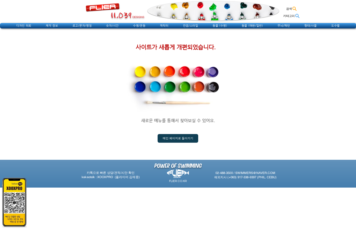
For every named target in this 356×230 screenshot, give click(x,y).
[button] (23, 25)
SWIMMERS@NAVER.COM (255, 173)
